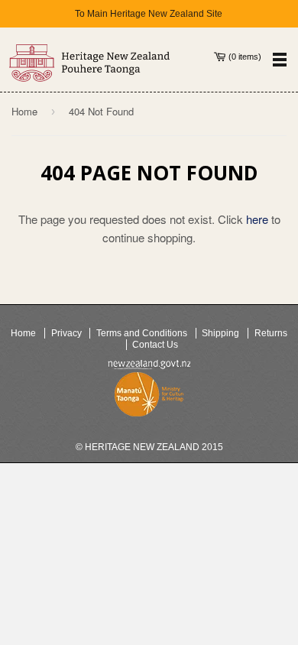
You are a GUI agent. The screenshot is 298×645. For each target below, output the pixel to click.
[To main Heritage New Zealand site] (89, 63)
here (257, 219)
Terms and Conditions (141, 333)
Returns (270, 333)
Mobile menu (280, 59)
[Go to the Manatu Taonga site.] (149, 397)
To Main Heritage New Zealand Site (148, 13)
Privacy (66, 333)
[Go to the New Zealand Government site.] (149, 364)
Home (24, 111)
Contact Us (155, 344)
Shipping (220, 333)
